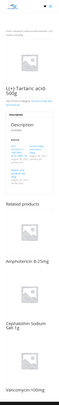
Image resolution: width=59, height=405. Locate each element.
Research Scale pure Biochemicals (30, 31)
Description (16, 114)
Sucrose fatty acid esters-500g (37, 149)
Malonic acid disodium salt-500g (18, 173)
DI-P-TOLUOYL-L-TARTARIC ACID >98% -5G (19, 151)
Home (9, 31)
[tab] (29, 115)
